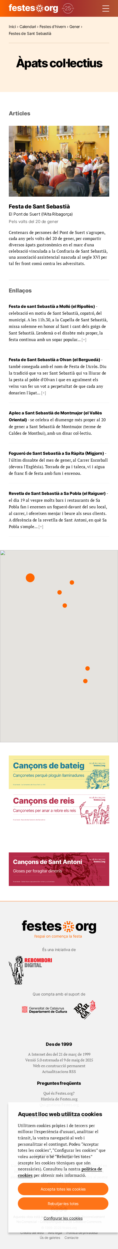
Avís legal (55, 1233)
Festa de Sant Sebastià (39, 206)
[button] (30, 578)
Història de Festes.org (59, 1099)
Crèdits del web (32, 1233)
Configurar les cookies (63, 1218)
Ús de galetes (50, 1238)
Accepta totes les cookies (63, 1189)
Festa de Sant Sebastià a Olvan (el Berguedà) (54, 359)
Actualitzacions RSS (59, 1071)
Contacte (71, 1238)
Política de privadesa (82, 1233)
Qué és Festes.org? (59, 1093)
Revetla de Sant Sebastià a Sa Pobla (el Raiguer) (57, 493)
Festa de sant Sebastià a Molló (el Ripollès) (52, 306)
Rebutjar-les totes (63, 1203)
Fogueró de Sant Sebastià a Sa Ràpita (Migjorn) (56, 453)
